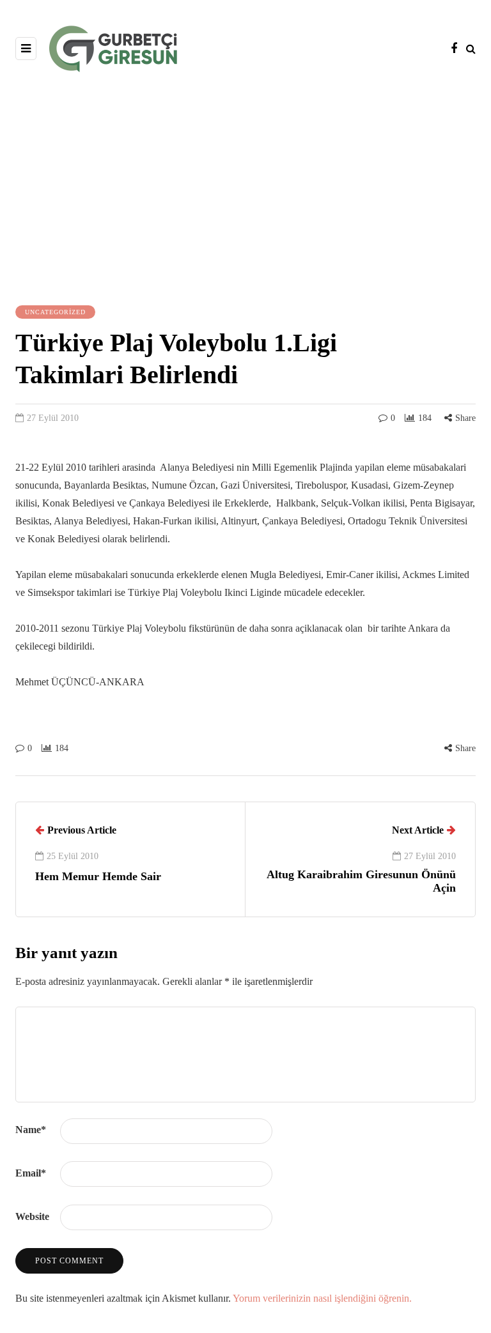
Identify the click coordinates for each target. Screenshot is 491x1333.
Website (32, 1216)
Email (30, 1173)
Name (30, 1129)
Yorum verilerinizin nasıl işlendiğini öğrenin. (322, 1298)
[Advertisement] (245, 187)
